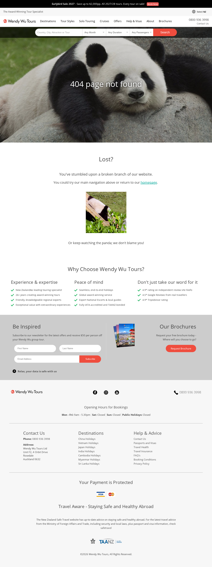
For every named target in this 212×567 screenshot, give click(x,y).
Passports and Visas (145, 443)
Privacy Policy (141, 463)
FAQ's (137, 455)
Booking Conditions (145, 459)
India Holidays (86, 451)
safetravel (106, 528)
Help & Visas (134, 21)
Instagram (106, 392)
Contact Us (203, 23)
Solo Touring (87, 21)
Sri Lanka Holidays (88, 463)
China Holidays (86, 438)
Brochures (165, 21)
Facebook (95, 392)
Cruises (104, 21)
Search (165, 32)
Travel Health (141, 447)
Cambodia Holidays (89, 455)
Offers (118, 21)
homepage (149, 182)
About (150, 21)
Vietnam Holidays (88, 443)
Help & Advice (148, 433)
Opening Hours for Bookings (106, 407)
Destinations (48, 21)
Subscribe (90, 359)
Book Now (153, 4)
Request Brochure (181, 348)
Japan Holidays (86, 447)
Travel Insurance (143, 451)
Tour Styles (68, 21)
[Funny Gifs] (106, 212)
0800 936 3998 (199, 20)
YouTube (117, 392)
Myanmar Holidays (89, 459)
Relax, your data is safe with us (37, 371)
